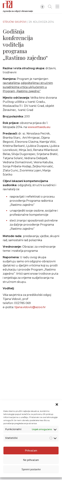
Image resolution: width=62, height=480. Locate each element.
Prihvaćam (31, 450)
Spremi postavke (31, 469)
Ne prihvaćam (31, 459)
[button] (57, 404)
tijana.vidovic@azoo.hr (30, 307)
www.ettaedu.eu (39, 127)
